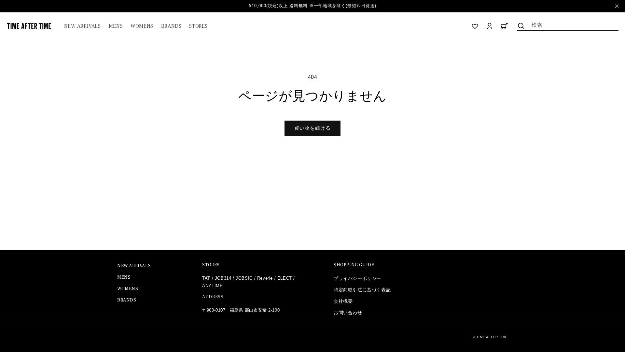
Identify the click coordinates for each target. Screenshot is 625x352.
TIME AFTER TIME (492, 337)
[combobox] (568, 24)
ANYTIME (212, 285)
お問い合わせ (348, 312)
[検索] (521, 26)
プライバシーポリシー (357, 278)
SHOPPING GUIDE (354, 265)
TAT (206, 278)
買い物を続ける (312, 128)
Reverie (265, 278)
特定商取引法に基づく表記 (362, 289)
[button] (116, 26)
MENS (124, 277)
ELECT (284, 278)
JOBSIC (244, 278)
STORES (211, 265)
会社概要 (343, 301)
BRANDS (126, 300)
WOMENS (127, 289)
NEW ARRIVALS (134, 266)
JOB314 (223, 278)
